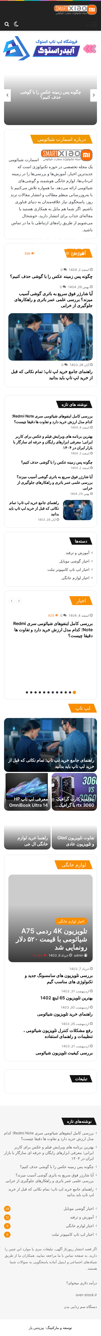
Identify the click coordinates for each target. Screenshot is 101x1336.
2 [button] (70, 692)
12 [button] (27, 692)
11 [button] (31, 692)
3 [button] (66, 692)
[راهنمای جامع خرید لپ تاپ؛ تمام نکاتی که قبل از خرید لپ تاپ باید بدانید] (50, 337)
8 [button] (44, 692)
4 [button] (61, 692)
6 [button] (53, 692)
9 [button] (40, 692)
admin (78, 955)
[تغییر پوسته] (16, 24)
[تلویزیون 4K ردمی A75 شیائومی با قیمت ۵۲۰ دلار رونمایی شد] (50, 918)
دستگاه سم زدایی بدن (80, 1306)
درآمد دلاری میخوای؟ (81, 1283)
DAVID (76, 253)
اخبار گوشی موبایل (74, 561)
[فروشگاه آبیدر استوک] (50, 48)
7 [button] (48, 692)
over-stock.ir (86, 1295)
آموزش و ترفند (77, 553)
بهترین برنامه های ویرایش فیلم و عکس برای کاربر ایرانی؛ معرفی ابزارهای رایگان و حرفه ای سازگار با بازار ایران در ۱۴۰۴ (53, 442)
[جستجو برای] (6, 24)
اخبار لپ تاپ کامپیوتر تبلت (68, 569)
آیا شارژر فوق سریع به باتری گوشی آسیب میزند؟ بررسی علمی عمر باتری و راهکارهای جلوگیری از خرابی (43, 94)
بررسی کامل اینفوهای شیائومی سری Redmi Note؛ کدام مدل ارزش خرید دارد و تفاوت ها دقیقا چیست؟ (53, 629)
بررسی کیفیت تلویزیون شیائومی (64, 1052)
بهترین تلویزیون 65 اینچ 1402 (66, 997)
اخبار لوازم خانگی (75, 578)
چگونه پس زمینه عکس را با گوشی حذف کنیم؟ (51, 276)
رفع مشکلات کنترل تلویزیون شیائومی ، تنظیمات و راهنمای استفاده (58, 1033)
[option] (50, 625)
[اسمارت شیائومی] (75, 10)
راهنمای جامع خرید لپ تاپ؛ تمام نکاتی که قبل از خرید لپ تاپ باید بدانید (34, 508)
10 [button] (35, 692)
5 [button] (57, 692)
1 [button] (74, 692)
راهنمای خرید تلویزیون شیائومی (65, 1014)
